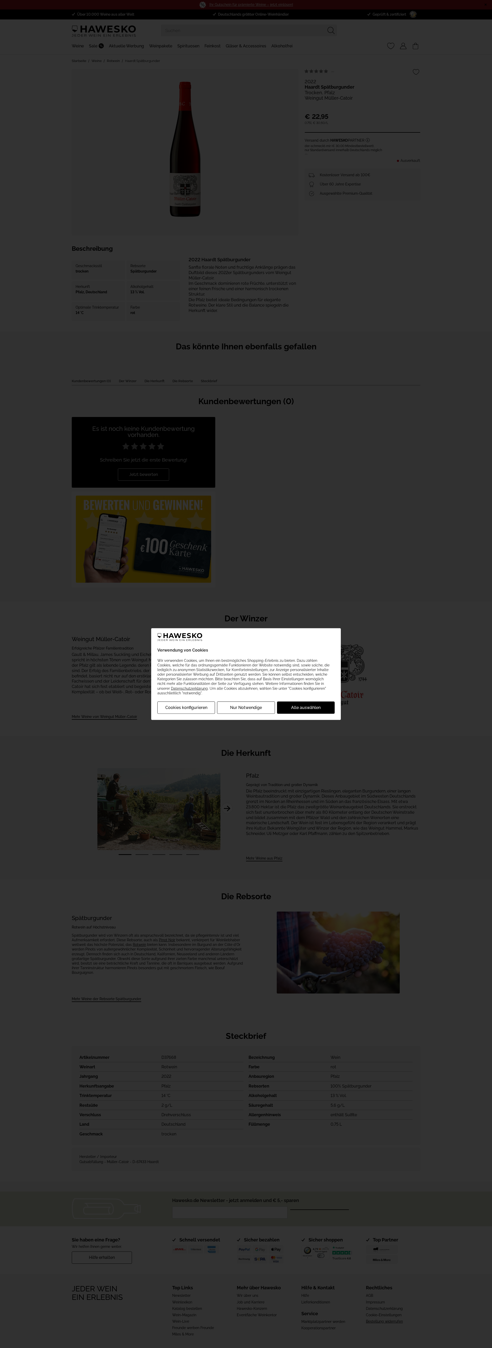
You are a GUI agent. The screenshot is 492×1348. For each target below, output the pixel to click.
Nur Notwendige (246, 707)
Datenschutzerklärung (189, 688)
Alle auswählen (306, 707)
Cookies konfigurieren (186, 707)
